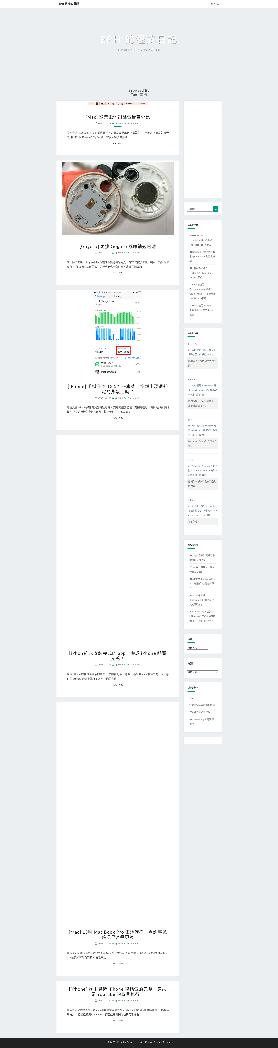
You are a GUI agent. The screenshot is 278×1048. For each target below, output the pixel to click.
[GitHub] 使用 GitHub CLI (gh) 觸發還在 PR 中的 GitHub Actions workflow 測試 (202, 510)
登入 (191, 698)
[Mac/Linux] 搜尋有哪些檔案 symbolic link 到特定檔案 (202, 256)
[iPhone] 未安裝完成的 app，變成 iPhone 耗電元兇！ (118, 655)
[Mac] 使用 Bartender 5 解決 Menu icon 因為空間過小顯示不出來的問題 (202, 390)
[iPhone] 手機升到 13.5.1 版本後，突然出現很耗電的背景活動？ (118, 389)
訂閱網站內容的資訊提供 (202, 705)
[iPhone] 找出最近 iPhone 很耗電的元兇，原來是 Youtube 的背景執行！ (118, 991)
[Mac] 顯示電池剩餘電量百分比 (118, 117)
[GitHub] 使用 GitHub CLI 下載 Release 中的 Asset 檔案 (201, 310)
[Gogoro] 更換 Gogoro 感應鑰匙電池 (118, 246)
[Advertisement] (202, 148)
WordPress (146, 1042)
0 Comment (134, 123)
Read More (119, 143)
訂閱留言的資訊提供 (199, 712)
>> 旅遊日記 (214, 4)
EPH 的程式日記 (69, 3)
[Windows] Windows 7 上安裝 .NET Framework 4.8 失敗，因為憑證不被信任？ (202, 470)
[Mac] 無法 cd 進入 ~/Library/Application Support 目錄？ (200, 273)
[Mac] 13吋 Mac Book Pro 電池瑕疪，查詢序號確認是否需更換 (118, 934)
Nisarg (166, 1042)
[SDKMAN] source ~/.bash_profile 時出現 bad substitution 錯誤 (200, 240)
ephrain (119, 123)
